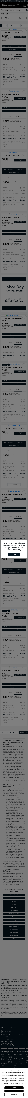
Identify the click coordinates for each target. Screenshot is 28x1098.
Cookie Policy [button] (11, 1081)
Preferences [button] (20, 1083)
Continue (14, 554)
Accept (14, 1087)
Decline (14, 1091)
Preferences (14, 1094)
